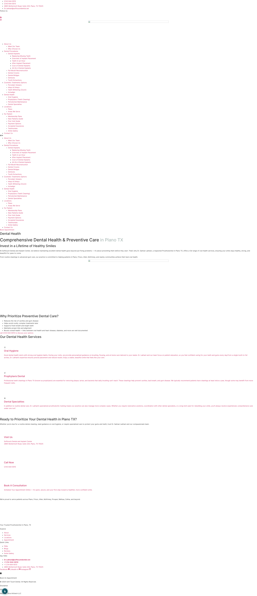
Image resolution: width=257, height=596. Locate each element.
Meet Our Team (14, 46)
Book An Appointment (8, 578)
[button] (128, 135)
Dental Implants (14, 54)
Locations (7, 107)
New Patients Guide (15, 119)
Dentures (11, 78)
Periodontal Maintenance (17, 102)
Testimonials (12, 128)
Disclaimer (4, 586)
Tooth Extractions (15, 80)
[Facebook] (128, 14)
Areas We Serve (14, 111)
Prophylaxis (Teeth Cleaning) (19, 99)
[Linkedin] (128, 17)
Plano (10, 109)
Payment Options (14, 124)
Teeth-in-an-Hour (18, 61)
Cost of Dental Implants (21, 66)
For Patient (8, 114)
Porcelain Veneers (15, 85)
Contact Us (8, 133)
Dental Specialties (15, 104)
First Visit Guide (14, 121)
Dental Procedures (11, 51)
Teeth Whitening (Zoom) (17, 90)
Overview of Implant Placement (24, 58)
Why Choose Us (14, 49)
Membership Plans (15, 116)
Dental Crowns (13, 73)
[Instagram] (128, 19)
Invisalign (11, 92)
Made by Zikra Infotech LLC (10, 593)
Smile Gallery (13, 131)
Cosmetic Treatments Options (15, 83)
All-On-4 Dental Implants (21, 68)
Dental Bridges (13, 75)
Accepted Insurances (16, 126)
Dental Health (9, 95)
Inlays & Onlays (13, 87)
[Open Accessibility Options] (5, 591)
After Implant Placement (21, 63)
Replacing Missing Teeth (21, 56)
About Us (7, 44)
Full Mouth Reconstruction (18, 70)
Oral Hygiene (13, 97)
